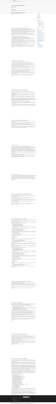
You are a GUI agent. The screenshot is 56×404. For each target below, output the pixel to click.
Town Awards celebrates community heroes (19, 120)
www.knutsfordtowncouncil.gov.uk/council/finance (23, 319)
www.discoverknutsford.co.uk (24, 203)
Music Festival (40, 37)
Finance (39, 34)
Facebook (15, 1)
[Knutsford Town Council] (16, 3)
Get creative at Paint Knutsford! (41, 26)
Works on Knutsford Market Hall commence (19, 334)
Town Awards (42, 39)
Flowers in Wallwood (41, 34)
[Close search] (11, 8)
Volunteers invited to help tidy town (16, 400)
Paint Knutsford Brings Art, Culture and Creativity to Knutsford (40, 22)
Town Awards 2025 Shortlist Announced (19, 218)
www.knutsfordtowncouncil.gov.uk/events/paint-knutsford (16, 198)
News (25, 10)
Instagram (18, 1)
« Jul (37, 19)
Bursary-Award (40, 30)
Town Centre (39, 40)
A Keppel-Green (22, 12)
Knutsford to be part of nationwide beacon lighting (21, 281)
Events (19, 10)
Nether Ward (41, 38)
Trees (38, 41)
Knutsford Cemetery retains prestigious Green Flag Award (41, 24)
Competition (43, 32)
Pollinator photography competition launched (20, 28)
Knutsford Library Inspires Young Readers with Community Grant (41, 23)
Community (39, 31)
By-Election (42, 30)
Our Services (13, 10)
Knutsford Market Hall (40, 35)
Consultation (41, 33)
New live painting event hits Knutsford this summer (21, 193)
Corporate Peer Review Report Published (19, 358)
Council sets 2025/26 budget (16, 302)
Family (37, 34)
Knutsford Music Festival (39, 36)
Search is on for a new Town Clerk (16, 401)
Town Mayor (41, 41)
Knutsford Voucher (42, 36)
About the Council (16, 10)
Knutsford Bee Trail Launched (17, 60)
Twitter (12, 1)
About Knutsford (22, 10)
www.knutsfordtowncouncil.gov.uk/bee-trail (22, 74)
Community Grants (39, 32)
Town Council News (40, 47)
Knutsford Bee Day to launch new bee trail (19, 89)
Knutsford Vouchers (40, 45)
